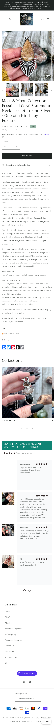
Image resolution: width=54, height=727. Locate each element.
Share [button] (6, 340)
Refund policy (10, 634)
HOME (7, 612)
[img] (9, 453)
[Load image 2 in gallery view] (27, 89)
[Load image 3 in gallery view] (41, 89)
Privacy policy (15, 721)
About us (8, 623)
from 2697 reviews (24, 453)
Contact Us (9, 646)
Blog (7, 663)
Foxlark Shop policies (13, 629)
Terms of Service (12, 657)
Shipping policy (41, 721)
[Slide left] (3, 90)
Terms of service (27, 721)
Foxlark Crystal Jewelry (17, 717)
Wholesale (9, 652)
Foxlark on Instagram (13, 640)
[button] (5, 19)
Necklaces (7, 420)
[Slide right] (51, 90)
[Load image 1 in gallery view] (12, 89)
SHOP (7, 617)
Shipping (4, 130)
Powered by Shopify (32, 717)
